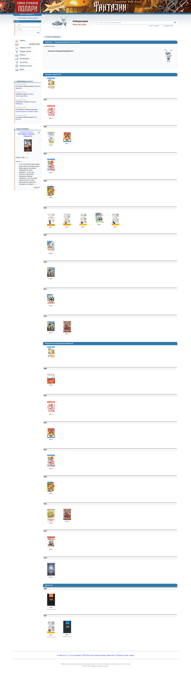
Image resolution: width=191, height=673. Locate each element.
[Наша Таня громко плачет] (51, 547)
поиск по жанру (154, 25)
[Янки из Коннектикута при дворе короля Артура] (51, 225)
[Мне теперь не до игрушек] (67, 332)
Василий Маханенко (26, 132)
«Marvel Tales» (33, 111)
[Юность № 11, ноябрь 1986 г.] (51, 383)
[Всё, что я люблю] (51, 170)
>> (36, 184)
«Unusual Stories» (21, 111)
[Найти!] (175, 22)
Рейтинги (23, 55)
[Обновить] (38, 133)
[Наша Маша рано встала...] (51, 116)
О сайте (60, 655)
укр (71, 655)
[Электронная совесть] (51, 575)
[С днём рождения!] (67, 141)
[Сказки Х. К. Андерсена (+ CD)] (99, 222)
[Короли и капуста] (83, 225)
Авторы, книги (34, 44)
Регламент (78, 655)
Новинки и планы (25, 47)
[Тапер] (51, 276)
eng (65, 655)
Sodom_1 (19, 161)
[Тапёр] (51, 330)
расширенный (168, 25)
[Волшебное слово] (51, 521)
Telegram (119, 655)
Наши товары (129, 655)
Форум (22, 69)
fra (68, 655)
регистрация (22, 18)
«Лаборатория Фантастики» (100, 666)
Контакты (90, 655)
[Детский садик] (51, 88)
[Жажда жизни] (51, 605)
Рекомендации (24, 58)
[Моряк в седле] (67, 632)
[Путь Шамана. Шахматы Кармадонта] (28, 151)
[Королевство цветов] (51, 195)
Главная (22, 40)
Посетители (23, 62)
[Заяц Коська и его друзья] (51, 251)
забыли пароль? (33, 18)
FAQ (84, 655)
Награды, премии (25, 51)
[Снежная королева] (51, 143)
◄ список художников (52, 37)
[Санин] (67, 225)
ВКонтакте (111, 655)
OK (37, 33)
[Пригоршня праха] (51, 633)
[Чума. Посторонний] (115, 225)
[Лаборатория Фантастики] (60, 22)
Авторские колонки (26, 65)
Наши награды (100, 655)
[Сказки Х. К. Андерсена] (51, 303)
